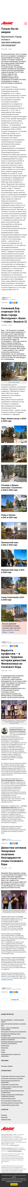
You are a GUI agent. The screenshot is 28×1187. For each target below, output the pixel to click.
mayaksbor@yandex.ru (14, 1145)
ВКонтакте (4, 1117)
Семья (19, 840)
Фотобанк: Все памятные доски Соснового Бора (10, 1034)
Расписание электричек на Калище (12, 1078)
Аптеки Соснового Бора (8, 1098)
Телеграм (4, 1115)
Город (6, 298)
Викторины (4, 1047)
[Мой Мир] (16, 303)
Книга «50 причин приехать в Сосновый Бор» (13, 1024)
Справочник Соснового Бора (10, 1084)
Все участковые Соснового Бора (11, 1100)
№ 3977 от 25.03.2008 (10, 299)
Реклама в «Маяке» (7, 1066)
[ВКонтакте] (10, 303)
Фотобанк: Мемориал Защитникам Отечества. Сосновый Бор (11, 1042)
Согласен (14, 1184)
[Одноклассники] (14, 303)
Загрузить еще (15, 999)
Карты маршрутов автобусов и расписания (10, 1081)
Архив (3, 1050)
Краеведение (5, 1045)
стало (11, 632)
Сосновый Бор (14, 642)
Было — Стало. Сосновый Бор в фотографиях (10, 1028)
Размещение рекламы (6, 1148)
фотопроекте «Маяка (11, 630)
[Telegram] (12, 303)
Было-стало (21, 642)
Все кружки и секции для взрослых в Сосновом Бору (12, 1091)
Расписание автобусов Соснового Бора (13, 1076)
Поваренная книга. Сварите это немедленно (10, 1055)
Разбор (3, 1052)
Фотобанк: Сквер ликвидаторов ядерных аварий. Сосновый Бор (13, 1038)
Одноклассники (6, 1119)
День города (7, 642)
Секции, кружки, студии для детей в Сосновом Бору (11, 1087)
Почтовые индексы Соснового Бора (12, 1103)
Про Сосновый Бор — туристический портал (12, 1020)
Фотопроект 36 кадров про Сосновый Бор (13, 1031)
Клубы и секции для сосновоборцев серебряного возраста (12, 1095)
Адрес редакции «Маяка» (7, 1134)
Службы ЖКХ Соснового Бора (10, 1105)
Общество (8, 297)
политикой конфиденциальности (14, 1181)
